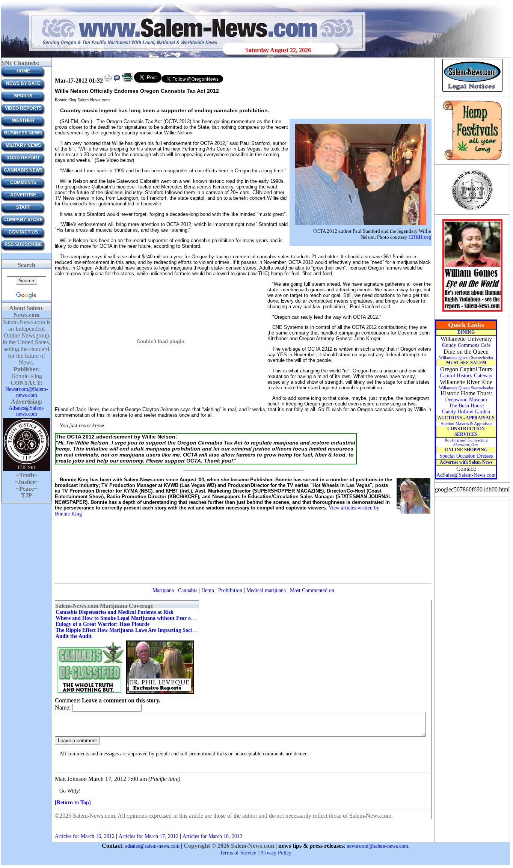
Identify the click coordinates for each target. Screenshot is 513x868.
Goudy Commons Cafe (466, 345)
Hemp (207, 590)
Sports (23, 95)
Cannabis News (23, 170)
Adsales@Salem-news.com (27, 411)
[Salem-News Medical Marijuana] (160, 693)
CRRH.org (420, 237)
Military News (23, 145)
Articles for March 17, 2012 (148, 836)
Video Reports (23, 108)
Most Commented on (312, 590)
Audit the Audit (74, 636)
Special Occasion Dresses (466, 456)
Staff (23, 207)
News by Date (23, 83)
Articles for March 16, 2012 (85, 836)
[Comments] (117, 81)
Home (23, 71)
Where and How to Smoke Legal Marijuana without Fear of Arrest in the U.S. (145, 618)
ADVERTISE (23, 194)
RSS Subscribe (23, 244)
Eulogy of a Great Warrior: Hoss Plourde (102, 624)
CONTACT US (23, 232)
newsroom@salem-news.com (377, 846)
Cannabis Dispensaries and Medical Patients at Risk (115, 612)
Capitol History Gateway (466, 375)
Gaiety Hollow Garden (466, 411)
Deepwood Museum (466, 399)
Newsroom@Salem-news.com (26, 392)
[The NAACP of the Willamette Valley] (472, 209)
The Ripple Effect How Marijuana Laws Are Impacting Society (127, 630)
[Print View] (108, 81)
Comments (23, 182)
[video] (127, 81)
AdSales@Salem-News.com (466, 475)
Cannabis (187, 590)
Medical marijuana (266, 590)
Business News (23, 133)
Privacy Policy (275, 853)
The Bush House (466, 405)
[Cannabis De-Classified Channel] (90, 693)
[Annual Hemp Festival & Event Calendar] (472, 160)
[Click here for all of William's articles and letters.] (472, 311)
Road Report (23, 157)
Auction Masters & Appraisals (466, 423)
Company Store (23, 219)
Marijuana (163, 590)
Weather (23, 120)
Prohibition (230, 590)
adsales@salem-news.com (152, 846)
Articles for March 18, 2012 (212, 836)
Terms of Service (238, 853)
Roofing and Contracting (466, 442)
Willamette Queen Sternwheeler (466, 357)
